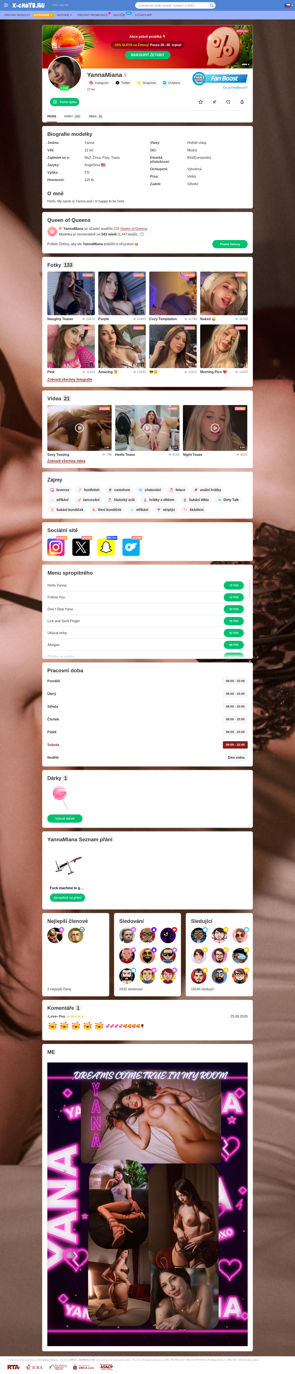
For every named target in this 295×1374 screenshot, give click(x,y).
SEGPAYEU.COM (87, 1360)
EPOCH (73, 1360)
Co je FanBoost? (235, 87)
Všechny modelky (17, 15)
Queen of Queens (133, 229)
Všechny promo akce (92, 15)
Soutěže (119, 15)
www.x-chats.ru (50, 1360)
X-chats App (143, 15)
